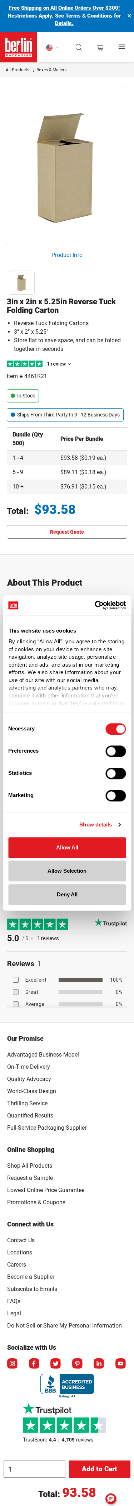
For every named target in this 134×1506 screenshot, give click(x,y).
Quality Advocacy (29, 1079)
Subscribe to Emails (32, 1289)
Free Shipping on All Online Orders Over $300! (64, 8)
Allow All (67, 847)
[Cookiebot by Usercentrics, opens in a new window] (95, 605)
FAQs (13, 1301)
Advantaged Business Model (43, 1054)
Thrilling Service (27, 1103)
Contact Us (21, 1240)
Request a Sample (30, 1177)
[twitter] (56, 1364)
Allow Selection (67, 871)
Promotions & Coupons (36, 1202)
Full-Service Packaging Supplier (46, 1127)
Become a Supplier (30, 1276)
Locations (19, 1252)
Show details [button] (95, 824)
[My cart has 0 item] (100, 47)
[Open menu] (122, 47)
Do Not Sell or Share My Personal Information (64, 1324)
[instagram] (13, 1364)
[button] (79, 47)
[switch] (115, 751)
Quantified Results (30, 1115)
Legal (14, 1313)
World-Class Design (31, 1091)
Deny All (67, 894)
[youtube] (121, 1364)
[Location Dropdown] (52, 47)
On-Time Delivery (28, 1066)
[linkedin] (99, 1364)
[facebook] (34, 1364)
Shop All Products (29, 1165)
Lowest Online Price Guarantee (45, 1190)
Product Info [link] (67, 255)
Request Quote (67, 532)
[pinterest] (78, 1364)
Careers (16, 1264)
